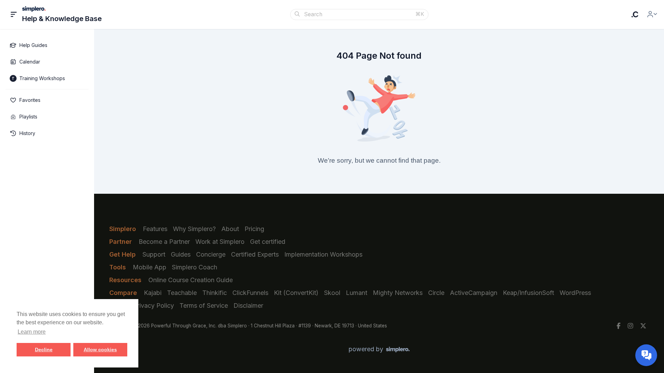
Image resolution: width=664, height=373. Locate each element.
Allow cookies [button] (100, 349)
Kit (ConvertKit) (296, 292)
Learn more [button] (32, 332)
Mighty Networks (398, 292)
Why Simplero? (194, 228)
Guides (181, 254)
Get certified (267, 241)
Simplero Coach (194, 267)
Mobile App (149, 267)
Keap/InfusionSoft (528, 292)
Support (153, 254)
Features (155, 228)
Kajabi (153, 292)
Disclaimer (248, 305)
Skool (332, 292)
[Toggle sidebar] (14, 14)
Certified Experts (255, 254)
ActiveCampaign (473, 292)
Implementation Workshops (323, 254)
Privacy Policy (153, 305)
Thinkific (214, 292)
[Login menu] (652, 14)
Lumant (356, 292)
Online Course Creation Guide (190, 280)
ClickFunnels (250, 292)
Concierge (210, 254)
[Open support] (646, 355)
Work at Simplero (220, 241)
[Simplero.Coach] (635, 14)
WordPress (575, 292)
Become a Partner (164, 241)
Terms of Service (203, 305)
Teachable (182, 292)
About (230, 228)
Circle (436, 292)
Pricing (254, 228)
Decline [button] (44, 349)
